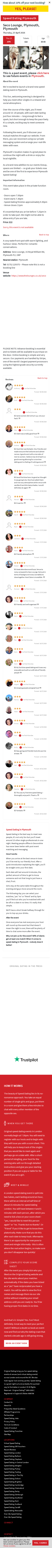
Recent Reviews (10, 1449)
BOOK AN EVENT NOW (16, 1343)
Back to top (44, 235)
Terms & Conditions (11, 1424)
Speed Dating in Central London (16, 1462)
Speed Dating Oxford (12, 1478)
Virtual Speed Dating (12, 1443)
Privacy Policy (9, 1421)
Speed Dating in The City (13, 1475)
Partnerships (9, 1415)
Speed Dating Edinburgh (13, 1494)
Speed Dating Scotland (13, 1504)
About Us (7, 1405)
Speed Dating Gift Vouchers (14, 1446)
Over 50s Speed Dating (13, 1517)
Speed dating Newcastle (13, 1510)
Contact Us (8, 1402)
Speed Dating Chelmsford (14, 1488)
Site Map (7, 1434)
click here (43, 73)
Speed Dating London (12, 1453)
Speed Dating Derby (11, 1491)
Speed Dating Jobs (11, 1418)
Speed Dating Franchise (13, 1431)
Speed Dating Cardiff (12, 1507)
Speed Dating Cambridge (14, 1485)
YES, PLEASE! (26, 8)
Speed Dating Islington (13, 1465)
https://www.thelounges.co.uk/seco (28, 275)
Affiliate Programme (12, 1412)
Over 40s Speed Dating (13, 1514)
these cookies (9, 1546)
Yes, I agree (40, 1543)
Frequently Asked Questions (14, 1408)
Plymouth (37, 76)
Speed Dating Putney (12, 1469)
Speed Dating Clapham (13, 1459)
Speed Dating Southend (13, 1498)
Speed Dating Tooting (12, 1472)
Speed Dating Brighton (13, 1482)
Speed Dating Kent (11, 1501)
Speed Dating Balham (12, 1456)
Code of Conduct (10, 1428)
